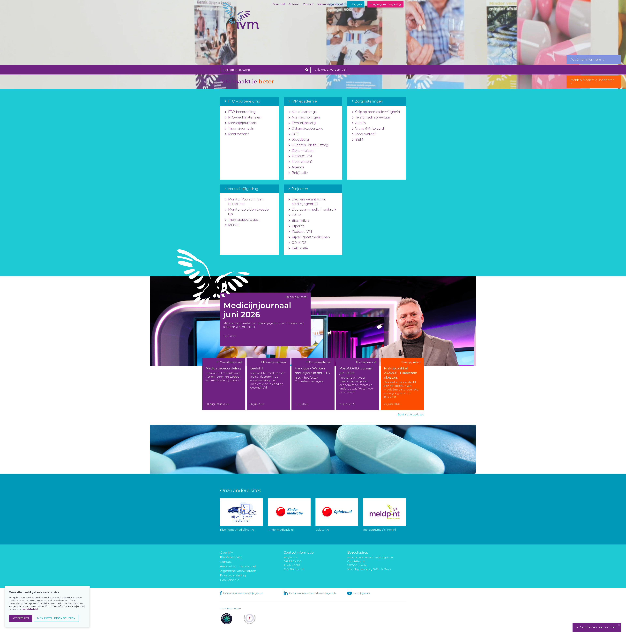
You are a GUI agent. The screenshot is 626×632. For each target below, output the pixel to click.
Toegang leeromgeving (385, 4)
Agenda (298, 167)
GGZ (295, 134)
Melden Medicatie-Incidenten (594, 80)
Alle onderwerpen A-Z (330, 69)
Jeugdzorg (300, 139)
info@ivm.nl (290, 557)
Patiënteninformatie (587, 59)
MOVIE (233, 225)
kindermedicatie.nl (281, 529)
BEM (359, 139)
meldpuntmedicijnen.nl (379, 529)
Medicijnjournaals (242, 123)
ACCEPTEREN (20, 618)
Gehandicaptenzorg (307, 128)
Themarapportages (243, 219)
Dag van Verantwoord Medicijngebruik (309, 201)
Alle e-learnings (304, 112)
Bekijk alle (300, 173)
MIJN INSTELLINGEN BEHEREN (56, 618)
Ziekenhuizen (302, 151)
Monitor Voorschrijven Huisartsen (246, 201)
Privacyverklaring (233, 575)
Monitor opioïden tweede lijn (248, 211)
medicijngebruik (361, 593)
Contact (308, 4)
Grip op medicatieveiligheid (377, 112)
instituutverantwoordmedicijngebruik (243, 593)
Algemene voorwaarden (238, 571)
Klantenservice (231, 557)
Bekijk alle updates (411, 414)
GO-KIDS (299, 243)
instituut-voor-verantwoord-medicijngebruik (312, 593)
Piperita (298, 226)
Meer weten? (238, 134)
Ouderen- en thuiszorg (310, 145)
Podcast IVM (302, 156)
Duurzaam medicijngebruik (314, 209)
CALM (296, 215)
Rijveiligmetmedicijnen (311, 237)
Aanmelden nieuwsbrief (238, 566)
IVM (252, 18)
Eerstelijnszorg (304, 123)
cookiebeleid (30, 609)
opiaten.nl (322, 529)
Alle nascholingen (306, 117)
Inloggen (356, 4)
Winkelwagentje (328, 4)
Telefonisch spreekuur (372, 117)
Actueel (294, 4)
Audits (360, 123)
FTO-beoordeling (242, 112)
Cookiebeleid (229, 580)
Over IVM (279, 4)
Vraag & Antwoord (369, 128)
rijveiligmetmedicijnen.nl (237, 529)
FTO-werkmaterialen (244, 117)
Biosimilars (301, 220)
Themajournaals (241, 128)
